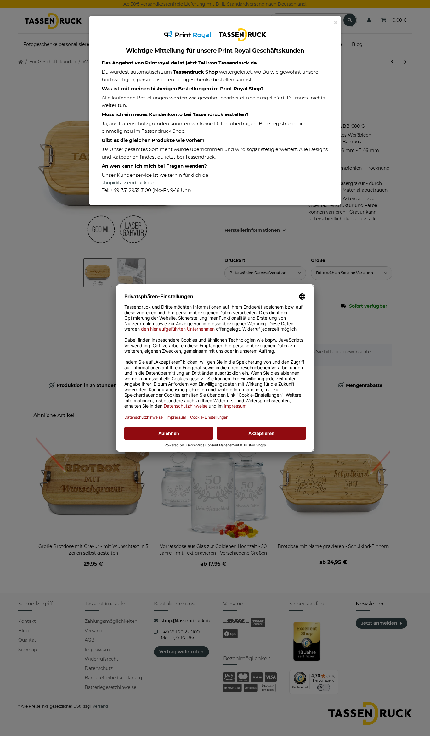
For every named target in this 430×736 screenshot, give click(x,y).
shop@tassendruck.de (128, 183)
